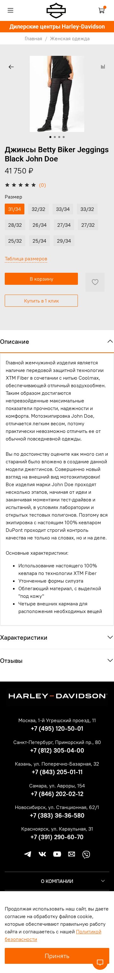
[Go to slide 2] (55, 137)
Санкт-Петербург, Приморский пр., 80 (57, 742)
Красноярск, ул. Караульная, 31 (57, 829)
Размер (13, 197)
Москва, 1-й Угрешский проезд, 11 (57, 720)
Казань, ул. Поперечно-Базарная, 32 (57, 764)
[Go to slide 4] (64, 137)
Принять (57, 956)
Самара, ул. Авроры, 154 (57, 785)
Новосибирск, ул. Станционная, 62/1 (57, 807)
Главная (33, 38)
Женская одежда (70, 38)
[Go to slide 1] (50, 137)
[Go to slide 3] (59, 137)
